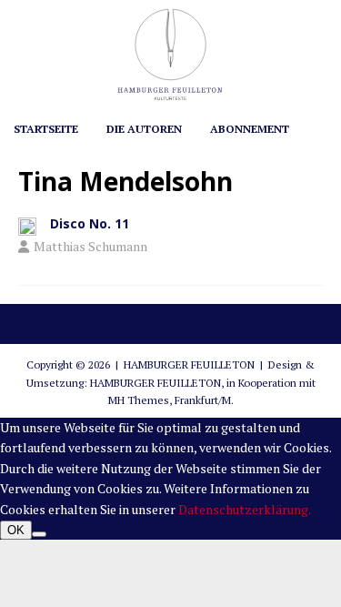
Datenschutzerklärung (262, 333)
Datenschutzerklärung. (244, 509)
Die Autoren (144, 129)
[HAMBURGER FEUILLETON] (170, 99)
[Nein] (39, 534)
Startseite (46, 129)
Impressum (230, 313)
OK (16, 530)
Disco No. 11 (89, 223)
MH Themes (138, 400)
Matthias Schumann (90, 246)
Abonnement (249, 129)
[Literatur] (27, 226)
